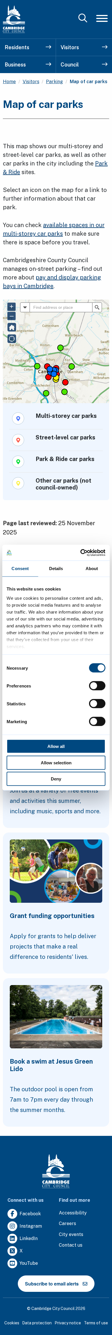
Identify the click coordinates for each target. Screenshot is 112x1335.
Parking (54, 81)
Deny (56, 778)
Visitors (70, 47)
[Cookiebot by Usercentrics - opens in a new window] (80, 552)
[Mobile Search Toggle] (83, 18)
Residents (17, 47)
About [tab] (92, 568)
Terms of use (96, 1323)
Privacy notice (68, 1323)
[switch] (97, 685)
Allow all (56, 746)
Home (9, 81)
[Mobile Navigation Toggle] (102, 18)
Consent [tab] (20, 568)
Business (15, 65)
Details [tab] (56, 568)
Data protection (37, 1323)
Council (70, 65)
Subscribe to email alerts (52, 1283)
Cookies (11, 1323)
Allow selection (56, 762)
